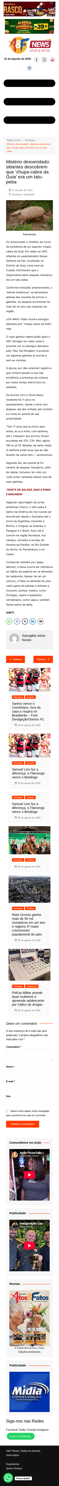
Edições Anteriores (29, 1351)
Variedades (29, 194)
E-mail (10, 1081)
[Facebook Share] (17, 621)
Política (30, 860)
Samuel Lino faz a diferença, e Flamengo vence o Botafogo (28, 773)
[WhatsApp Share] (9, 621)
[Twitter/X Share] (25, 621)
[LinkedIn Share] (33, 621)
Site (8, 1096)
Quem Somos (14, 1468)
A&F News (12, 1451)
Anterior (17, 659)
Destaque (17, 194)
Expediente (12, 1464)
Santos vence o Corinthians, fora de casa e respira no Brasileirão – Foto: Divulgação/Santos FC (28, 711)
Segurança (32, 986)
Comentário (13, 1046)
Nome (10, 1066)
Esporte (30, 697)
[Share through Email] (41, 621)
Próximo (41, 659)
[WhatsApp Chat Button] (8, 1478)
